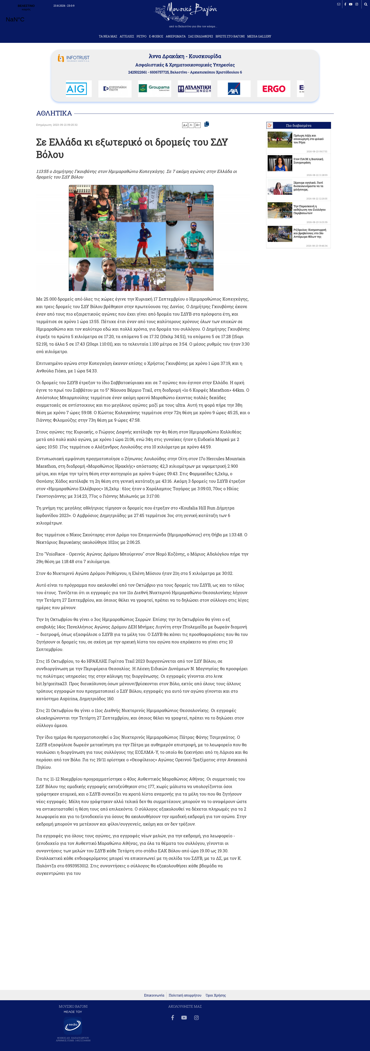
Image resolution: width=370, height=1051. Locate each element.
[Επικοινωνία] (338, 4)
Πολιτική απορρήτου (185, 995)
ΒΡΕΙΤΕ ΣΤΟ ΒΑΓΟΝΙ (230, 36)
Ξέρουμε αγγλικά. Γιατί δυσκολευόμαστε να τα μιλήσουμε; (308, 186)
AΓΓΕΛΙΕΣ (127, 36)
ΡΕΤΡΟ (141, 36)
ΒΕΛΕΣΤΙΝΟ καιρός (26, 16)
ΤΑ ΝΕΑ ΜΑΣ (108, 36)
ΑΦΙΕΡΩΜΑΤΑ (176, 36)
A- (191, 124)
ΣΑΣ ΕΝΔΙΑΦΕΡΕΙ (200, 36)
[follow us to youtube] (351, 4)
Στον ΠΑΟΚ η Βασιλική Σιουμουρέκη (308, 160)
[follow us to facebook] (345, 4)
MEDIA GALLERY (259, 36)
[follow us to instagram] (356, 4)
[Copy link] (206, 124)
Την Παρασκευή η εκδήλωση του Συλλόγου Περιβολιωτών (310, 209)
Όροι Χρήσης (216, 995)
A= (198, 125)
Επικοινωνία (154, 995)
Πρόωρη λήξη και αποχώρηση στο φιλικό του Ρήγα (309, 139)
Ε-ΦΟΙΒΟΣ (156, 36)
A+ (185, 125)
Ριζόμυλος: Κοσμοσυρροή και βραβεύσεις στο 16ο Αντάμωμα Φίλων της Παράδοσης (310, 235)
